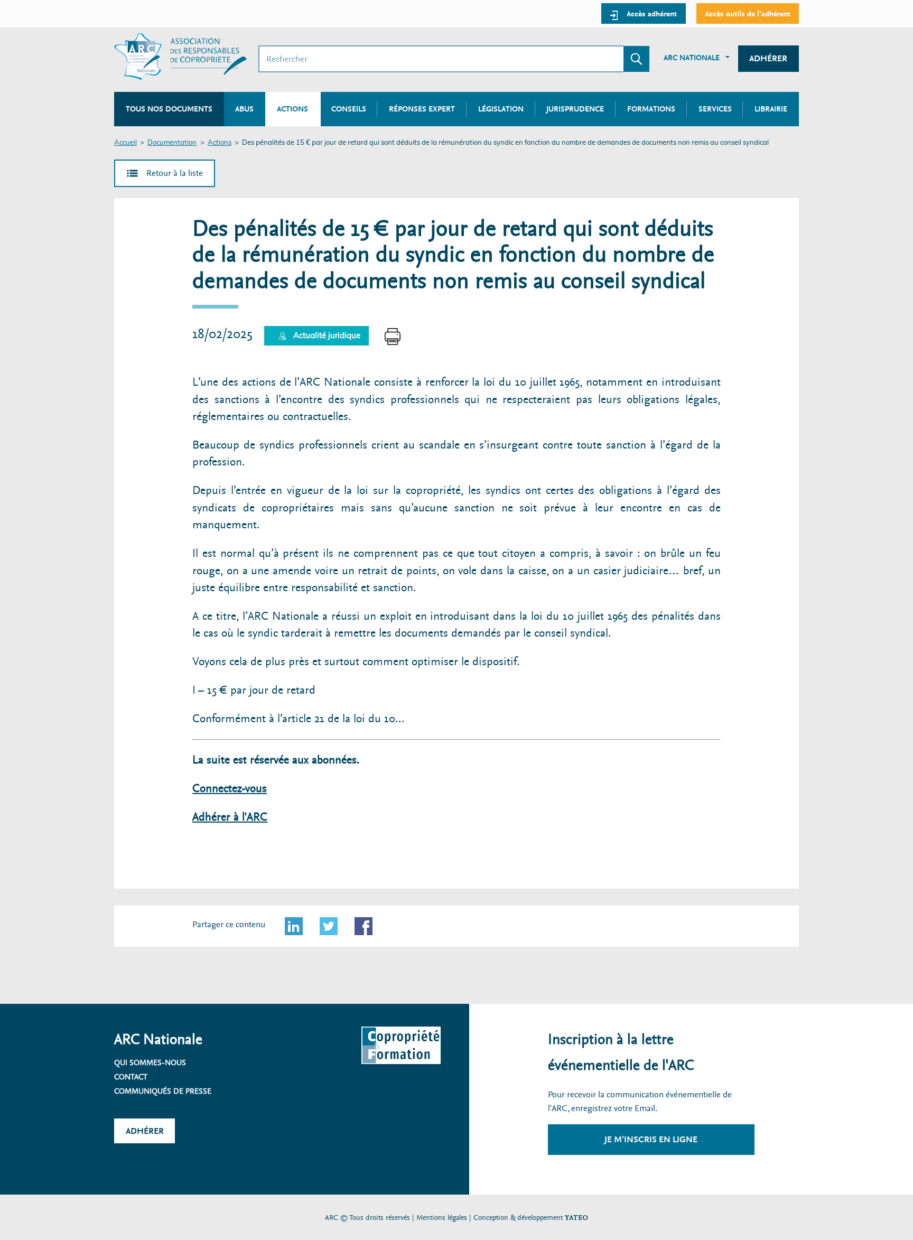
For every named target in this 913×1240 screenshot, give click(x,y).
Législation (501, 109)
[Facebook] (363, 926)
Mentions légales (441, 1217)
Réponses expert (422, 109)
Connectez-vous (229, 788)
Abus (244, 109)
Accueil (125, 142)
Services (715, 109)
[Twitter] (329, 926)
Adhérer (768, 58)
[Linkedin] (294, 926)
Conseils (348, 109)
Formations (651, 109)
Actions (219, 142)
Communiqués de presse (162, 1091)
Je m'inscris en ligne (650, 1139)
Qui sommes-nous (150, 1062)
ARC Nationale (692, 57)
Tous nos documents (169, 109)
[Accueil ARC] (180, 56)
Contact (130, 1076)
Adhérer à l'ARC (229, 817)
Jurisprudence (575, 109)
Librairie (770, 109)
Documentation (172, 142)
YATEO (576, 1217)
